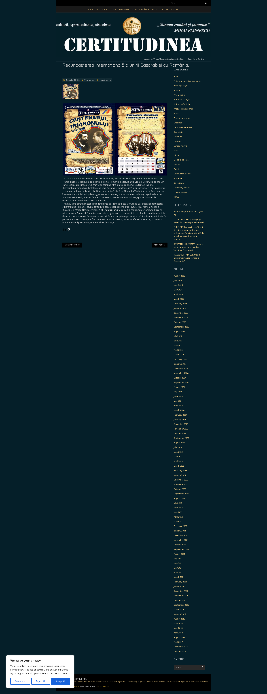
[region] (40, 671)
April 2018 (178, 632)
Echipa (113, 9)
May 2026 (178, 289)
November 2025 (181, 317)
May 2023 (178, 456)
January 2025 (180, 363)
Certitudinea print (182, 118)
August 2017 (179, 637)
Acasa (90, 9)
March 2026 (179, 299)
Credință (178, 122)
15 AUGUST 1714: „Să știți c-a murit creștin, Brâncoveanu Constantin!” (187, 257)
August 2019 (179, 618)
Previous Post (73, 245)
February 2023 (180, 470)
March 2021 (179, 577)
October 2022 (180, 489)
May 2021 (178, 567)
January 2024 (180, 419)
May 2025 (178, 345)
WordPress (74, 686)
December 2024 (181, 368)
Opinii (176, 169)
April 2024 (178, 405)
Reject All (40, 681)
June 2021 (178, 563)
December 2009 (181, 646)
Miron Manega (89, 80)
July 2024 (178, 391)
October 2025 (180, 322)
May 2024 (178, 401)
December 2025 (181, 312)
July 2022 (178, 502)
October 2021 (180, 544)
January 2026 (180, 308)
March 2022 (179, 521)
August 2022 (179, 498)
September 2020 (181, 604)
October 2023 (180, 433)
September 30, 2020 (73, 80)
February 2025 (180, 359)
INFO (176, 150)
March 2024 (179, 410)
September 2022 (181, 493)
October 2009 (180, 651)
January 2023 (180, 475)
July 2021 (178, 558)
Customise (20, 681)
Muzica (177, 164)
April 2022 (178, 516)
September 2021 (181, 549)
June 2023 (178, 452)
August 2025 (179, 331)
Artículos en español (183, 108)
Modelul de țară (140, 9)
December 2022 (181, 479)
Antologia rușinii (181, 85)
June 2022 (178, 507)
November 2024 (181, 373)
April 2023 (178, 461)
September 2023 (181, 438)
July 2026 (178, 280)
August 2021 (179, 553)
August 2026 (179, 275)
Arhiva (165, 9)
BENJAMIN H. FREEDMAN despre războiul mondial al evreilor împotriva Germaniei (188, 247)
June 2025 (178, 340)
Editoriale (124, 9)
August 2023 (179, 442)
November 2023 (181, 428)
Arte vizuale (179, 94)
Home (145, 59)
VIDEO (176, 196)
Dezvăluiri (178, 132)
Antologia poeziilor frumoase (187, 81)
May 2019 (178, 623)
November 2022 (181, 484)
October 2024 (180, 377)
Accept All (60, 681)
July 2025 (178, 336)
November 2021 (181, 540)
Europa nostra (180, 145)
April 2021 (178, 572)
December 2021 (181, 535)
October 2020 (180, 600)
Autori (155, 9)
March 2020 (179, 609)
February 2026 (180, 303)
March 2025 (179, 354)
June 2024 (178, 396)
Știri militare (179, 183)
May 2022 (178, 512)
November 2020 (181, 595)
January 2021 (180, 586)
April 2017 (178, 642)
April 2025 (178, 350)
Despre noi (101, 9)
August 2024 (179, 387)
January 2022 (180, 530)
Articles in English (182, 104)
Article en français (182, 99)
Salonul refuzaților (182, 173)
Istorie (177, 155)
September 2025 (181, 326)
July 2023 (178, 447)
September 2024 (181, 382)
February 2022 (180, 526)
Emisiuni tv (179, 141)
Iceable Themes (102, 686)
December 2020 (181, 591)
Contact (176, 9)
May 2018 (178, 628)
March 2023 (179, 465)
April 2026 (178, 294)
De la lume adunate (183, 127)
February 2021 (180, 581)
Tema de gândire (182, 187)
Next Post (158, 245)
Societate (178, 178)
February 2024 (180, 414)
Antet (150, 59)
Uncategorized (180, 192)
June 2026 (178, 285)
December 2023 (181, 424)
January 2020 (180, 614)
